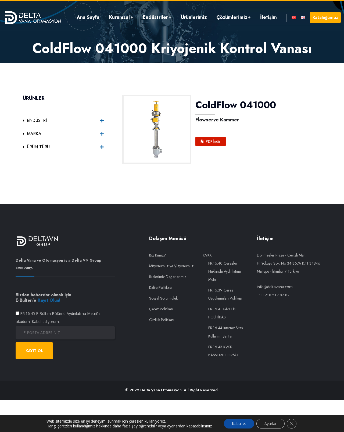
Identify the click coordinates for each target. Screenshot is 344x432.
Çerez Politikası (161, 309)
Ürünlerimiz (194, 17)
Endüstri (37, 120)
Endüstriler (155, 17)
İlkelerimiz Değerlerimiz (167, 276)
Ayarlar (270, 423)
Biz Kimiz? (157, 255)
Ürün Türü (38, 147)
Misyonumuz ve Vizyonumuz (171, 266)
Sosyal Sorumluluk (163, 298)
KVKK (207, 255)
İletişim (268, 17)
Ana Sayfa (88, 17)
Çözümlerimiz (231, 17)
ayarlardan (176, 426)
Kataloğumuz (325, 17)
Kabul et (239, 423)
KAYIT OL (34, 350)
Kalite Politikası (160, 287)
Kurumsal (119, 17)
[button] (210, 141)
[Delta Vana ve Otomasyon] (32, 17)
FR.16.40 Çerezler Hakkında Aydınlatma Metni (224, 271)
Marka (34, 134)
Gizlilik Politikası (161, 319)
